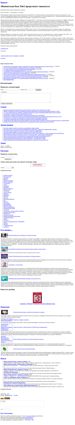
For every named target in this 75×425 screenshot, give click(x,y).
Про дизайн (6, 203)
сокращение (16, 55)
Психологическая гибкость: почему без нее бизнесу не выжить (29, 312)
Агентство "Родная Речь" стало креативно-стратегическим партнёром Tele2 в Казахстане (26, 75)
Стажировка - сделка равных (15, 264)
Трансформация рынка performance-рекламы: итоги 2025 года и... (24, 278)
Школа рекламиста (8, 188)
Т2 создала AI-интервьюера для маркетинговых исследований (19, 67)
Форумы (6, 224)
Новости (4, 2)
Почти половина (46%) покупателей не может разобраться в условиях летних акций (25, 137)
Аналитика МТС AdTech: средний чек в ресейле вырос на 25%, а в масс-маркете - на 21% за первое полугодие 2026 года (34, 133)
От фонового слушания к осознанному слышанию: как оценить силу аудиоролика (24, 115)
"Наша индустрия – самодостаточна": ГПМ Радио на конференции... (30, 327)
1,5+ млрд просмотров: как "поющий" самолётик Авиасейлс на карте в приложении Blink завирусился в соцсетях (32, 112)
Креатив (6, 201)
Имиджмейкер (7, 204)
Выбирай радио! (8, 205)
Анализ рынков (7, 125)
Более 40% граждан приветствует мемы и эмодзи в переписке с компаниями (23, 130)
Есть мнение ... (7, 183)
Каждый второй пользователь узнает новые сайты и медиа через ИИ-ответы (23, 132)
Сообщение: (4, 92)
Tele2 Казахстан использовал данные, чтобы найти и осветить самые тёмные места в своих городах (28, 66)
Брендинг (6, 197)
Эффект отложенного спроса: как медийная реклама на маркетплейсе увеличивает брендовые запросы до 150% (31, 111)
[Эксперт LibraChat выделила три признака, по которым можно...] (4, 258)
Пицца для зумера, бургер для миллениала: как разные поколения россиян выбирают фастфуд (27, 136)
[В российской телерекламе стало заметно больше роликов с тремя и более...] (4, 251)
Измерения (6, 195)
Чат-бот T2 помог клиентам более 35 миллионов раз (17, 73)
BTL (5, 200)
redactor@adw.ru (29, 418)
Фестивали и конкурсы (9, 212)
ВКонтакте (9, 395)
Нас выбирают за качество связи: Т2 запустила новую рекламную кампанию (23, 77)
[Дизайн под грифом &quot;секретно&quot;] (7, 320)
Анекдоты (6, 226)
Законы (5, 219)
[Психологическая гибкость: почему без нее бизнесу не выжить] (4, 314)
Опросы (6, 223)
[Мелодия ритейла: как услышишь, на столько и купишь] (4, 237)
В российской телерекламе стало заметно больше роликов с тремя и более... (27, 249)
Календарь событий (8, 215)
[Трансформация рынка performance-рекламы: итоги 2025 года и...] (4, 280)
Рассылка (4, 151)
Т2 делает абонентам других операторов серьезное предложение (20, 69)
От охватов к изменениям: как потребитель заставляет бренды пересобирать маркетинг (25, 119)
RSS (3, 395)
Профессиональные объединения (12, 216)
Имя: (2, 89)
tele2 (11, 55)
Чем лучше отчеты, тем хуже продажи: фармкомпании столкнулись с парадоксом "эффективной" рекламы (30, 129)
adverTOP (6, 178)
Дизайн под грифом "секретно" (21, 319)
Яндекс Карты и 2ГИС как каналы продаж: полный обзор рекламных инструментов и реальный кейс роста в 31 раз (33, 116)
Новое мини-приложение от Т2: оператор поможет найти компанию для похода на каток (26, 78)
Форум (3, 358)
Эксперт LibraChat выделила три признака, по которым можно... (24, 256)
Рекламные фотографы (9, 208)
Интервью (6, 187)
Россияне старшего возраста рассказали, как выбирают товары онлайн (21, 128)
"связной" (21, 55)
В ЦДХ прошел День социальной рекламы (24, 348)
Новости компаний (8, 180)
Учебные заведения (8, 217)
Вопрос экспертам (8, 182)
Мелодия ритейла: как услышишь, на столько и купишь (22, 235)
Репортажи (6, 186)
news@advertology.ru (28, 417)
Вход (2, 413)
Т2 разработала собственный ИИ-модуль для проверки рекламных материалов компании (26, 71)
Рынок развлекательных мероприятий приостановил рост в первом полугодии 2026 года (26, 140)
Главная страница (8, 175)
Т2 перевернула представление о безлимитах (15, 70)
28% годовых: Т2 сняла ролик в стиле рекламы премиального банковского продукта (25, 74)
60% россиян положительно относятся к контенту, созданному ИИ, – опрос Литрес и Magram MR (28, 134)
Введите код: (24, 89)
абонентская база (5, 55)
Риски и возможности (9, 207)
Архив (3, 143)
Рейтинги (6, 193)
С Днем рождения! (8, 225)
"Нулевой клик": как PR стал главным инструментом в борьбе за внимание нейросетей (25, 117)
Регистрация (8, 413)
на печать (3, 58)
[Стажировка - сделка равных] (4, 267)
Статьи (3, 107)
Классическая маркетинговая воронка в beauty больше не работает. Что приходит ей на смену (27, 110)
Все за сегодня (7, 176)
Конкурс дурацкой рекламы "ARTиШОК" (14, 221)
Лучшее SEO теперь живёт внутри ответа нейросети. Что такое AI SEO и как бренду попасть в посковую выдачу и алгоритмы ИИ (36, 120)
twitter (16, 395)
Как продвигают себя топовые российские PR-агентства (18, 114)
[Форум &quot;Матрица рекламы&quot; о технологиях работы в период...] (7, 341)
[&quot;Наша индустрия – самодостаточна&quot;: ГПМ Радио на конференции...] (7, 329)
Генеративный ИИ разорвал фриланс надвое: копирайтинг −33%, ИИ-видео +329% (24, 138)
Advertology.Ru (4, 48)
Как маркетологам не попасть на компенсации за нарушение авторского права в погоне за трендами (29, 121)
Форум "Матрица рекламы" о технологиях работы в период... (28, 339)
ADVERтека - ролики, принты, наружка (14, 211)
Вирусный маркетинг (9, 199)
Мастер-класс (7, 189)
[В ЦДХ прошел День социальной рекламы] (4, 351)
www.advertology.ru (31, 416)
